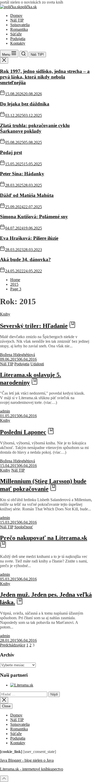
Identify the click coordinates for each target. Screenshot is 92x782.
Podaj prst (11, 152)
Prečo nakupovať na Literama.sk (43, 538)
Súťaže (16, 34)
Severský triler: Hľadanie (34, 325)
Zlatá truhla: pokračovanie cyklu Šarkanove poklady (35, 128)
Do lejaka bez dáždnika (24, 104)
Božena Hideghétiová (17, 354)
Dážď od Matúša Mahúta (27, 195)
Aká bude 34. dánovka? (25, 259)
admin (5, 411)
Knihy (5, 314)
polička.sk (28, 7)
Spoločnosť (23, 527)
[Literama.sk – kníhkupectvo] (21, 685)
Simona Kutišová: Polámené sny (34, 216)
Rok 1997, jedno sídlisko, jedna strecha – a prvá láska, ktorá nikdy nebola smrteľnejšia (45, 77)
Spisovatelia (20, 25)
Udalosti (37, 364)
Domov (16, 15)
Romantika (19, 29)
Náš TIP (17, 20)
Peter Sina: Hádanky (22, 173)
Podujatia (17, 38)
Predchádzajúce (12, 645)
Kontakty (17, 43)
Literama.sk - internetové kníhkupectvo (31, 769)
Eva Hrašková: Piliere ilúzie (29, 238)
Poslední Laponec (23, 432)
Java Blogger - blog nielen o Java (27, 760)
